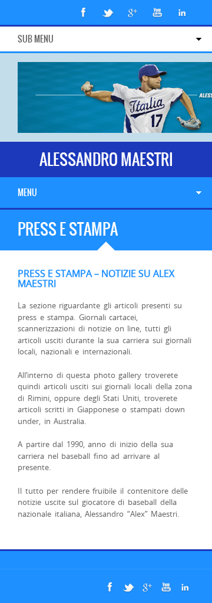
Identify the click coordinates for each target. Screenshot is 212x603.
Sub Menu (36, 38)
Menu (27, 192)
